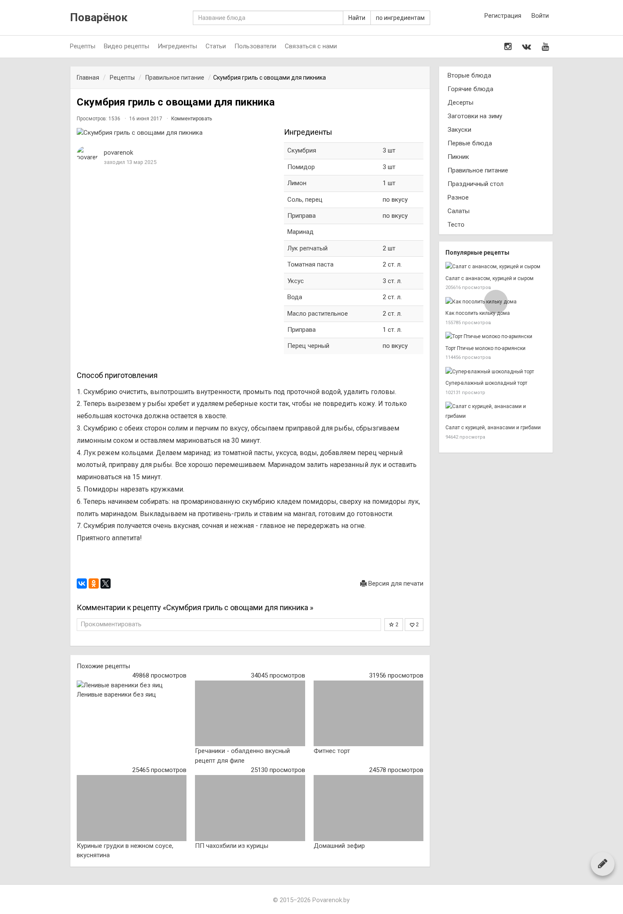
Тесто (456, 224)
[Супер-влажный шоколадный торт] (495, 372)
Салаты (459, 211)
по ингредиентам (400, 17)
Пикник (458, 157)
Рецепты (82, 46)
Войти (540, 15)
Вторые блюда (469, 75)
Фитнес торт (332, 751)
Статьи (216, 46)
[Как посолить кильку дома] (495, 302)
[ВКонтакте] (82, 583)
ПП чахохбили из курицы (231, 846)
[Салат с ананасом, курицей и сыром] (495, 267)
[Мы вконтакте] (526, 46)
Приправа (301, 215)
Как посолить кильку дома (477, 313)
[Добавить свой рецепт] (602, 863)
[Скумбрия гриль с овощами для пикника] (176, 133)
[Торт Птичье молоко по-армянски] (495, 337)
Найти (356, 17)
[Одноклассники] (94, 583)
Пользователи (255, 46)
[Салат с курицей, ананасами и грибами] (495, 411)
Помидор (301, 167)
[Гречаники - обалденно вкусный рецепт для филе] (250, 714)
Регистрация (502, 15)
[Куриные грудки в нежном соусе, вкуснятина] (131, 808)
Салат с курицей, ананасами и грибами (493, 428)
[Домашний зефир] (368, 808)
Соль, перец (305, 199)
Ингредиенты (177, 46)
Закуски (459, 129)
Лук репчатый (307, 248)
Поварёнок (99, 17)
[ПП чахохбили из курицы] (250, 808)
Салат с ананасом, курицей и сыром (489, 278)
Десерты (460, 102)
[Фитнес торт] (368, 714)
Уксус (295, 281)
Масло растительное (317, 313)
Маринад (300, 232)
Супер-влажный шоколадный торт (486, 383)
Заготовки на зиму (475, 116)
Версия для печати (395, 583)
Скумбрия (301, 150)
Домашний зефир (339, 846)
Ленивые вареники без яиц (116, 694)
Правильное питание (478, 170)
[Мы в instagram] (508, 46)
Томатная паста (310, 264)
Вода (294, 297)
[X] (105, 583)
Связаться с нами (311, 46)
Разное (458, 197)
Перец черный (308, 346)
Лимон (296, 183)
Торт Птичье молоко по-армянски (485, 348)
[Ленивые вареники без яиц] (131, 685)
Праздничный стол (475, 184)
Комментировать (191, 119)
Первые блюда (470, 143)
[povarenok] (87, 154)
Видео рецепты (126, 46)
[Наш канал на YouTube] (545, 46)
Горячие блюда (470, 89)
